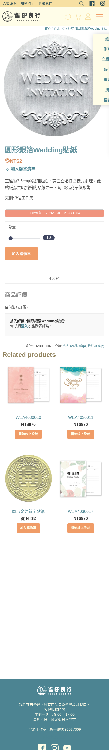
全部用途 (59, 28)
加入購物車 (21, 254)
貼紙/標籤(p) (95, 346)
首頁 (48, 28)
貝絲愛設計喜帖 (54, 737)
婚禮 (71, 28)
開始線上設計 (28, 434)
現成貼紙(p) (78, 346)
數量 (12, 227)
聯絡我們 (45, 3)
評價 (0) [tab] (54, 278)
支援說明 (10, 3)
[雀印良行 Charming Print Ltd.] (21, 16)
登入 (24, 326)
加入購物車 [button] (28, 528)
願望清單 (28, 3)
